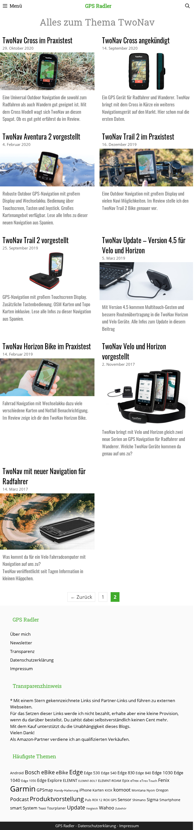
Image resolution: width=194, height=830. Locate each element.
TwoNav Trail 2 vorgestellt (36, 240)
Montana (139, 790)
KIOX (108, 790)
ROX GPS (110, 800)
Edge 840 (143, 772)
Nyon (151, 790)
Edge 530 (92, 773)
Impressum (21, 668)
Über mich (20, 634)
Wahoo (106, 808)
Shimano (139, 800)
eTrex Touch (148, 781)
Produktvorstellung (57, 799)
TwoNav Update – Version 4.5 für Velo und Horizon (143, 245)
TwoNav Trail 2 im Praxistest (138, 136)
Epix (125, 780)
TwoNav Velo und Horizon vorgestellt (134, 351)
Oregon (162, 790)
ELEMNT (70, 780)
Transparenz (22, 651)
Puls (88, 800)
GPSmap (45, 790)
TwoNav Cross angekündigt (136, 40)
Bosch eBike (40, 772)
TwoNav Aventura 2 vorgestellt (41, 136)
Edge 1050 (28, 781)
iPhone (85, 790)
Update (76, 807)
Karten (98, 790)
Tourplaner (56, 808)
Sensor (124, 799)
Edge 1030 (162, 773)
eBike (62, 772)
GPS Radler (98, 6)
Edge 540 (108, 772)
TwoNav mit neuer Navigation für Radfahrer (44, 476)
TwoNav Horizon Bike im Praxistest (47, 346)
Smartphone (169, 799)
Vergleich (92, 808)
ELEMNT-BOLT (87, 781)
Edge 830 (126, 773)
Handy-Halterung (66, 790)
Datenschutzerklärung (32, 660)
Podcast (19, 799)
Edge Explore (49, 780)
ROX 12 (97, 800)
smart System (23, 808)
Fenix (163, 780)
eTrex (134, 781)
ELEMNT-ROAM (109, 780)
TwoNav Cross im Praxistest (37, 40)
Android (17, 772)
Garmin (23, 789)
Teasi (42, 808)
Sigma (152, 799)
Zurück (81, 597)
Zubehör (120, 808)
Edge (76, 772)
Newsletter (21, 643)
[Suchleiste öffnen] (187, 6)
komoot (122, 789)
